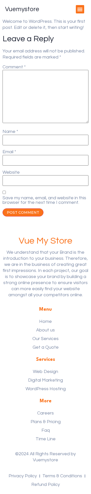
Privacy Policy (23, 475)
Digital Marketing (45, 380)
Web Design (45, 371)
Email (9, 152)
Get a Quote (46, 347)
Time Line (46, 439)
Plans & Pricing (46, 421)
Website (11, 172)
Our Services (45, 338)
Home (45, 321)
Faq (45, 430)
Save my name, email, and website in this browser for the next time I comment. (44, 200)
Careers (45, 413)
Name (10, 131)
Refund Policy (45, 484)
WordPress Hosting (46, 388)
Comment (14, 67)
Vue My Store (45, 241)
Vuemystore (22, 9)
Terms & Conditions (62, 475)
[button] (80, 9)
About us (45, 330)
